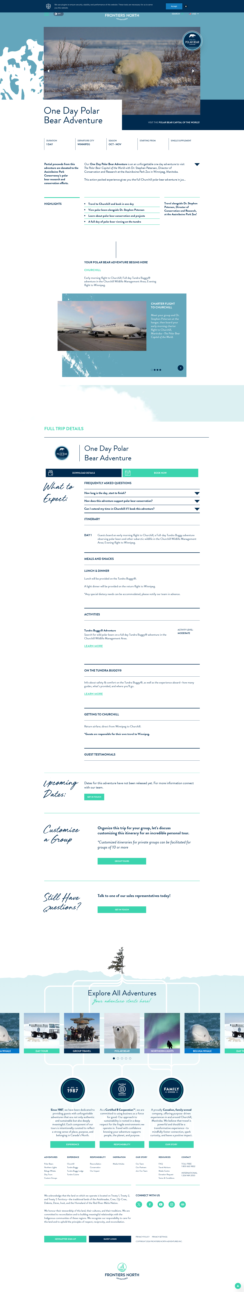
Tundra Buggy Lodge (75, 1170)
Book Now (160, 473)
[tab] (114, 1058)
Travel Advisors (165, 1167)
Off (57, 14)
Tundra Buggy (72, 1167)
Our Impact (94, 1170)
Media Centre (164, 1170)
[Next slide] (194, 71)
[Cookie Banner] (122, 6)
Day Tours (48, 1174)
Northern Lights (50, 1167)
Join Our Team (141, 1170)
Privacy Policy (142, 1237)
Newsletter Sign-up (65, 1239)
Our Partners (141, 1167)
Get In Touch (122, 909)
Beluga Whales (50, 1170)
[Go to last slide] (49, 71)
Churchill (70, 1163)
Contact (186, 1157)
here (180, 1279)
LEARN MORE (93, 646)
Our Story (171, 1144)
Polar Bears (48, 1163)
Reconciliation (95, 1163)
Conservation (95, 1167)
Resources (165, 1157)
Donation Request (166, 1174)
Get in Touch (94, 797)
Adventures (50, 1157)
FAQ (161, 1163)
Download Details (83, 473)
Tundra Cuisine (73, 1174)
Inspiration (119, 1157)
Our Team (140, 1163)
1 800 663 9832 (188, 1166)
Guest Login (110, 1239)
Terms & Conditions (166, 1178)
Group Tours (122, 861)
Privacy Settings (159, 1237)
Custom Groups (50, 1178)
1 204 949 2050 (188, 1175)
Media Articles (118, 1163)
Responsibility (122, 1144)
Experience (72, 1144)
